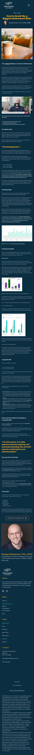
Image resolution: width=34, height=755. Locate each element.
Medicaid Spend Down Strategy (25, 483)
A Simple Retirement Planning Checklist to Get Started (14, 124)
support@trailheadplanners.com (10, 658)
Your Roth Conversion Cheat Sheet (10, 122)
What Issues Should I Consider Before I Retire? (12, 121)
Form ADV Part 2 (17, 685)
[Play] (17, 105)
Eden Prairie (5, 632)
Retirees (4, 606)
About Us (4, 600)
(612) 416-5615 (6, 662)
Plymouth (4, 629)
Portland (4, 642)
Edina (3, 626)
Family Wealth (6, 610)
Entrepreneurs (6, 608)
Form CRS (17, 681)
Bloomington (5, 635)
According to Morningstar (9, 469)
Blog (3, 613)
